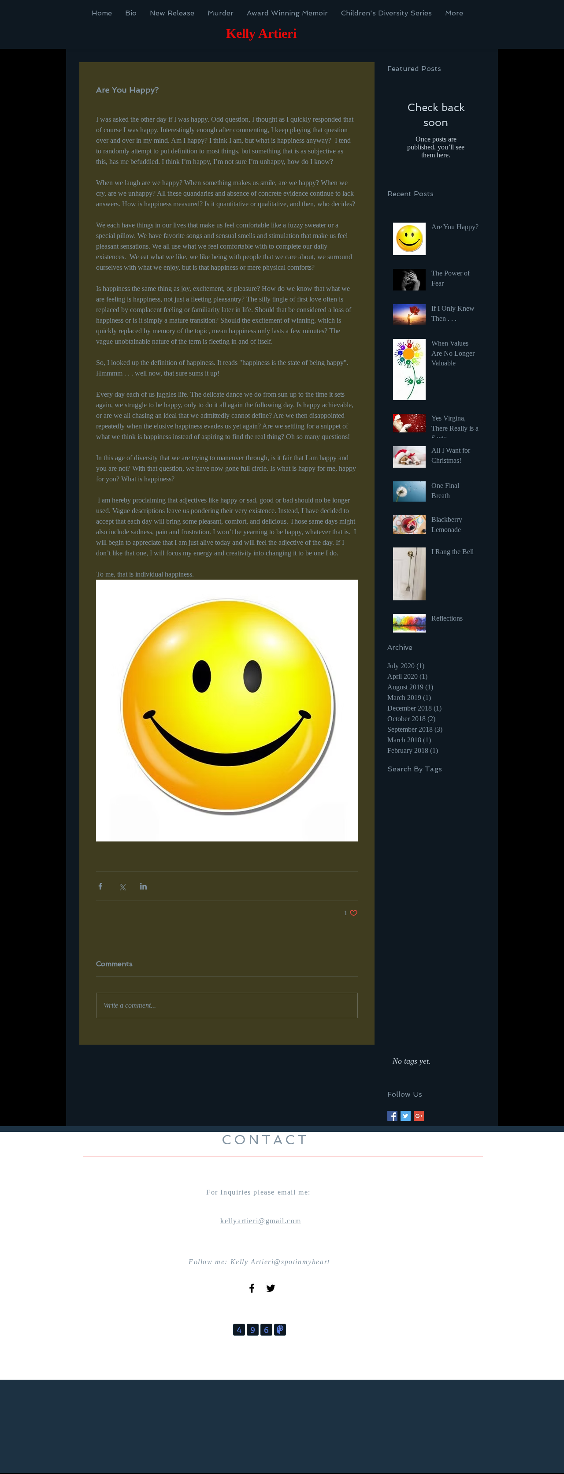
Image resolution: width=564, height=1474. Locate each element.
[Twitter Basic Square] (406, 1116)
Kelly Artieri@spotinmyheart (280, 1262)
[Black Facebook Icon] (252, 1288)
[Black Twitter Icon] (271, 1288)
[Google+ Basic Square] (419, 1116)
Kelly (241, 33)
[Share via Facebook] (100, 886)
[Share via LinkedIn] (143, 886)
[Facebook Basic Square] (392, 1116)
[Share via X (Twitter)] (122, 886)
